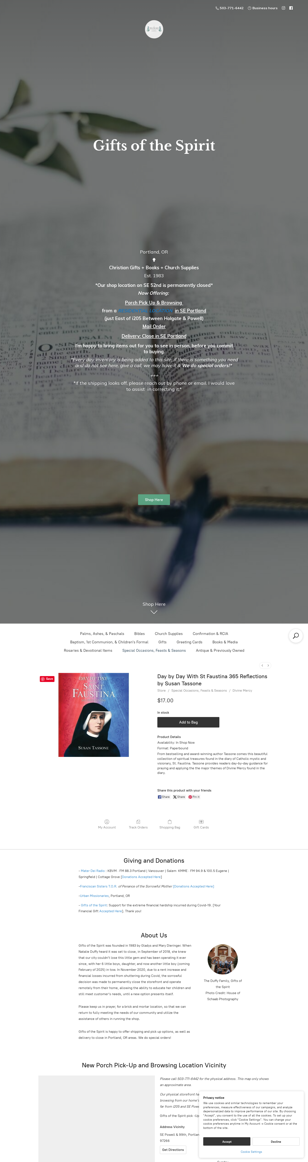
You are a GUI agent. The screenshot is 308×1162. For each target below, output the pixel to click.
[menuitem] (262, 665)
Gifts (162, 642)
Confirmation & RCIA (210, 633)
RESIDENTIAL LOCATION (145, 311)
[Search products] (296, 636)
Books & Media (225, 642)
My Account (107, 827)
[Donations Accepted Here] (193, 886)
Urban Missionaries (94, 896)
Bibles (139, 633)
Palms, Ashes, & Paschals (102, 633)
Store (161, 690)
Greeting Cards (189, 642)
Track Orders (138, 827)
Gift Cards (201, 827)
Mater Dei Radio (93, 871)
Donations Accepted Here (141, 877)
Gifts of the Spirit (94, 905)
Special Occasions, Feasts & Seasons (154, 650)
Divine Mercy (242, 690)
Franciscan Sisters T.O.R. (98, 886)
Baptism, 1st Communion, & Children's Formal (109, 642)
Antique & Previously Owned (220, 650)
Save (49, 679)
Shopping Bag (169, 827)
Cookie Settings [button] (251, 1152)
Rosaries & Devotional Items (88, 650)
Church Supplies (169, 633)
